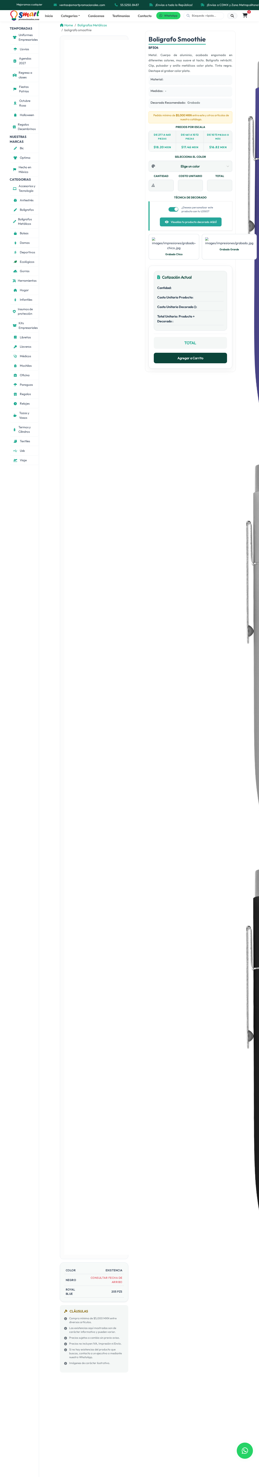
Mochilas (26, 366)
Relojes (25, 403)
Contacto (145, 16)
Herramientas (27, 280)
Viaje (23, 460)
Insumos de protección (25, 311)
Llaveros (25, 346)
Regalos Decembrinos (27, 127)
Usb (22, 451)
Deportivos (27, 252)
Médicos (25, 356)
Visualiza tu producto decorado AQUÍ (194, 222)
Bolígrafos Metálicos (25, 221)
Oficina (25, 375)
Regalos (25, 394)
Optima (25, 158)
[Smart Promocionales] (25, 16)
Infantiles (26, 300)
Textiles (25, 441)
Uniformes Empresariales (28, 37)
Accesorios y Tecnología (27, 188)
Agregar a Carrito (190, 358)
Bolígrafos (27, 210)
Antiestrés (26, 200)
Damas (25, 243)
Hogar (24, 290)
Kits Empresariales (28, 325)
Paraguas (26, 385)
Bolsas (24, 233)
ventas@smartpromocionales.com (82, 5)
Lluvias (24, 49)
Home (68, 25)
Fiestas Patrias (24, 89)
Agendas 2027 (25, 60)
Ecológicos (27, 262)
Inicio (49, 16)
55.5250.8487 (129, 5)
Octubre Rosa (24, 103)
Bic (22, 148)
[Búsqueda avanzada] (232, 16)
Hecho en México (25, 169)
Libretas (25, 337)
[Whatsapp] (245, 1451)
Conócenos (96, 16)
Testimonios (121, 16)
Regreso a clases (25, 75)
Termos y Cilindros (24, 429)
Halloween (27, 115)
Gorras (24, 271)
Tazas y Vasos (24, 415)
